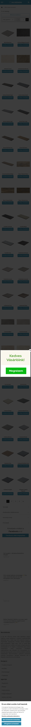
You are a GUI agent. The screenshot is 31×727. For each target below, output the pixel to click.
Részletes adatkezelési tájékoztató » (11, 716)
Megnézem (16, 371)
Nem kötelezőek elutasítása (11, 719)
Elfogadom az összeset (11, 724)
